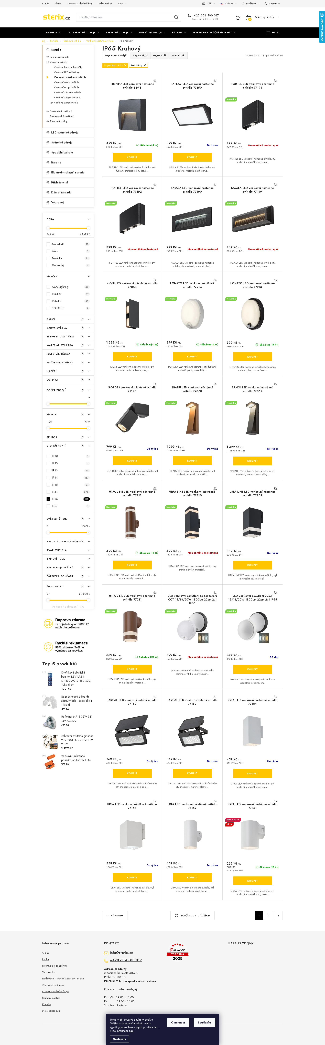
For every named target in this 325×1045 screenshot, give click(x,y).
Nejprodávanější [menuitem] (116, 55)
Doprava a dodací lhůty (80, 3)
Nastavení (119, 1039)
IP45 (70, 485)
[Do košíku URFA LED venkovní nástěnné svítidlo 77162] (192, 877)
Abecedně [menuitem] (178, 55)
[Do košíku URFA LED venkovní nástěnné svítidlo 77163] (132, 877)
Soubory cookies (51, 998)
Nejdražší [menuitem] (159, 55)
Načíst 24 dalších (195, 915)
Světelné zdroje (62, 142)
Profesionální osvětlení (62, 116)
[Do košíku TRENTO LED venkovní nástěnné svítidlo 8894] (132, 157)
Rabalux (70, 301)
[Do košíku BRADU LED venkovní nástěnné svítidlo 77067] (252, 461)
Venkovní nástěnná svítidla (70, 77)
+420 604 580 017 (205, 15)
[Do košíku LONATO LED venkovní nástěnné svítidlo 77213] (252, 356)
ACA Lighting (70, 287)
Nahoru (117, 915)
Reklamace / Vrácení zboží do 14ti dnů (63, 978)
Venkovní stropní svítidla (66, 87)
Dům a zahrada (61, 192)
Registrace (274, 3)
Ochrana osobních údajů (55, 991)
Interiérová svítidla (59, 57)
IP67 (70, 506)
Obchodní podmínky (53, 985)
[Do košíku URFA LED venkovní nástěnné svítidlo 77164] (252, 773)
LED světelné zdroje (65, 132)
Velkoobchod (106, 3)
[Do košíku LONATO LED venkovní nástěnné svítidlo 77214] (192, 356)
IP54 (70, 492)
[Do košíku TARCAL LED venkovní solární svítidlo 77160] (132, 773)
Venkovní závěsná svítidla (67, 97)
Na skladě (70, 244)
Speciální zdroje (62, 152)
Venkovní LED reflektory (66, 72)
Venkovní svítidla (58, 62)
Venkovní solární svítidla (66, 82)
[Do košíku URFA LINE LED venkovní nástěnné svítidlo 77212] (132, 565)
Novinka (70, 258)
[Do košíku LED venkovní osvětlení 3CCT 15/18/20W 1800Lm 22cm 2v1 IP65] (252, 669)
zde (131, 1031)
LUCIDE (70, 294)
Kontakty (46, 1004)
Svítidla (56, 50)
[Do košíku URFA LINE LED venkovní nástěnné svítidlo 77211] (132, 669)
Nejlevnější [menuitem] (140, 55)
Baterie (56, 162)
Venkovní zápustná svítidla (67, 92)
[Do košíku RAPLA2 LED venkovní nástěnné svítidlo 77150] (192, 157)
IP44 (70, 478)
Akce (70, 251)
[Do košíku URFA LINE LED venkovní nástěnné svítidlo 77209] (252, 565)
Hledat (176, 17)
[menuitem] (53, 32)
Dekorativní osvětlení (61, 111)
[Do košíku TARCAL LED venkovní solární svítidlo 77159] (192, 773)
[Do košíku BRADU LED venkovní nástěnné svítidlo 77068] (192, 460)
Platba (58, 3)
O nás (45, 3)
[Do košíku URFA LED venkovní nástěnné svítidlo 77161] (252, 880)
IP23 (70, 463)
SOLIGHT (70, 308)
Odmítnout (178, 1023)
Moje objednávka (51, 1010)
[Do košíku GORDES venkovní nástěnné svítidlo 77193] (132, 460)
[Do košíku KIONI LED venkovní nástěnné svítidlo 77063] (132, 356)
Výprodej (57, 202)
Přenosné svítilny (58, 121)
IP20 (70, 456)
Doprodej (70, 265)
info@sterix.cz (121, 953)
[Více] (273, 32)
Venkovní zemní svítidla (66, 102)
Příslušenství (59, 182)
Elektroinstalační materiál (68, 172)
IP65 (70, 499)
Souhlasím (204, 1023)
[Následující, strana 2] (268, 915)
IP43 (70, 470)
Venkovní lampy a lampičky (68, 67)
